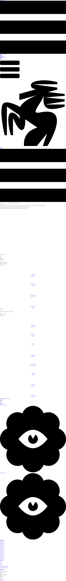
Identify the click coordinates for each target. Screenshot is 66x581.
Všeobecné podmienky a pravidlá (4, 566)
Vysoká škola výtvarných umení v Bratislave (5, 398)
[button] (1, 59)
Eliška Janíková (33, 334)
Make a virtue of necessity (33, 296)
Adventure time (33, 356)
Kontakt (1, 563)
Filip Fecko (33, 373)
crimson (33, 345)
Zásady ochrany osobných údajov (4, 567)
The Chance (33, 285)
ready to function (33, 276)
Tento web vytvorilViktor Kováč (2, 569)
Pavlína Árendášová (33, 395)
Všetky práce (1, 580)
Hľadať (1, 573)
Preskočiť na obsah (2, 0)
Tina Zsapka (33, 384)
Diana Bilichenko (33, 325)
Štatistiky (1, 564)
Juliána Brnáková (33, 295)
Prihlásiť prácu (2, 544)
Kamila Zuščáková (33, 364)
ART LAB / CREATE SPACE (33, 365)
